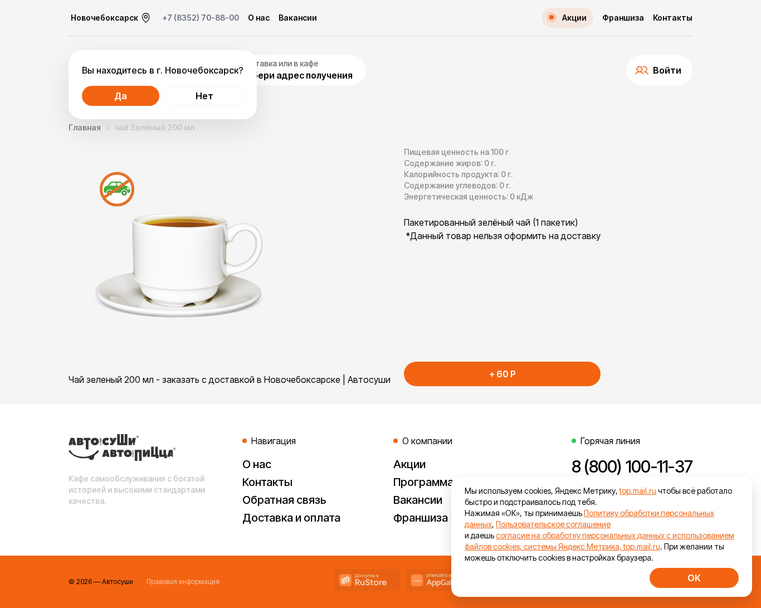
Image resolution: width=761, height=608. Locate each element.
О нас (259, 18)
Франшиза (623, 18)
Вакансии (298, 18)
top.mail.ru (637, 490)
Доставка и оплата (291, 517)
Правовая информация (183, 581)
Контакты (672, 18)
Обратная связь (284, 500)
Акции (409, 464)
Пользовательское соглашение (553, 524)
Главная (85, 127)
